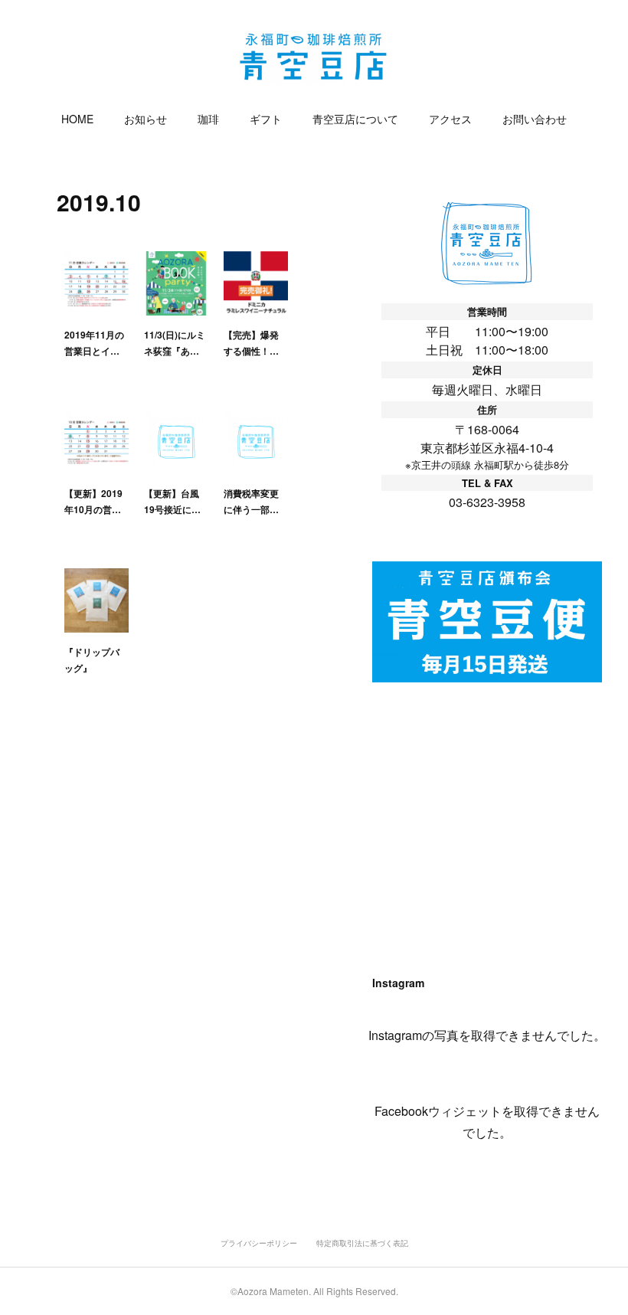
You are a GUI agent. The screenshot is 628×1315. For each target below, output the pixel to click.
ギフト (266, 118)
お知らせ (145, 118)
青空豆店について (355, 118)
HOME (77, 118)
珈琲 (208, 118)
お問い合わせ (534, 118)
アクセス (450, 118)
